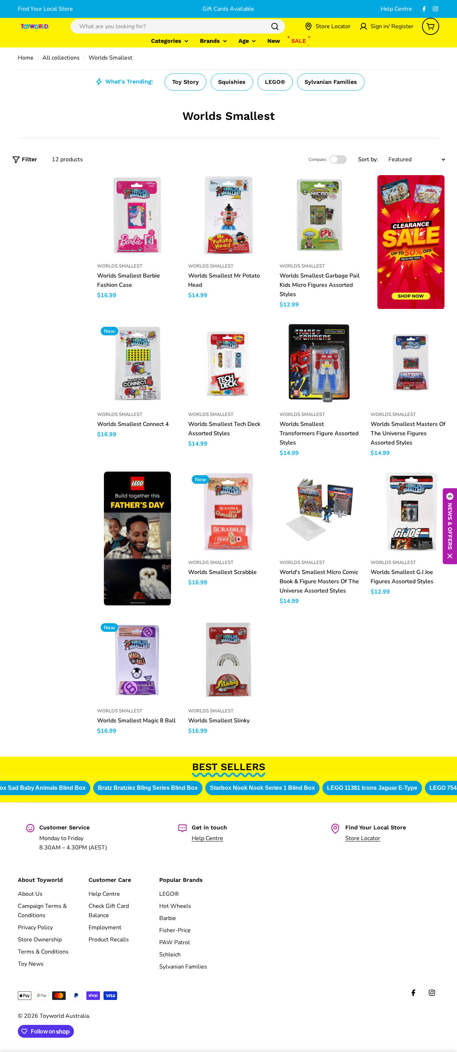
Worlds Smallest (119, 266)
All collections (61, 58)
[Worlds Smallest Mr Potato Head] (228, 215)
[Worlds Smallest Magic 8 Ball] (137, 660)
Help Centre (396, 9)
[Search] (275, 26)
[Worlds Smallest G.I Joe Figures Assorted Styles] (411, 512)
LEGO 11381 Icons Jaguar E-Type (371, 788)
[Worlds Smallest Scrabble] (228, 512)
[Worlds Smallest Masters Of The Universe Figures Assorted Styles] (411, 363)
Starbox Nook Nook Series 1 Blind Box (261, 788)
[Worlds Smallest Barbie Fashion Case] (137, 215)
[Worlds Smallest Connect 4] (137, 363)
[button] (450, 526)
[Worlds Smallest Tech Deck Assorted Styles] (228, 363)
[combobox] (178, 26)
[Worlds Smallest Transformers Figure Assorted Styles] (320, 363)
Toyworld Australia (64, 1016)
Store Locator (362, 838)
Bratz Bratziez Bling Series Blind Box (147, 788)
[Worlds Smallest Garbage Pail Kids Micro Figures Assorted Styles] (320, 215)
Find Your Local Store (45, 9)
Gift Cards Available (228, 9)
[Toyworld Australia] (411, 242)
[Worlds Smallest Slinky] (228, 660)
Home (26, 58)
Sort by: (368, 159)
